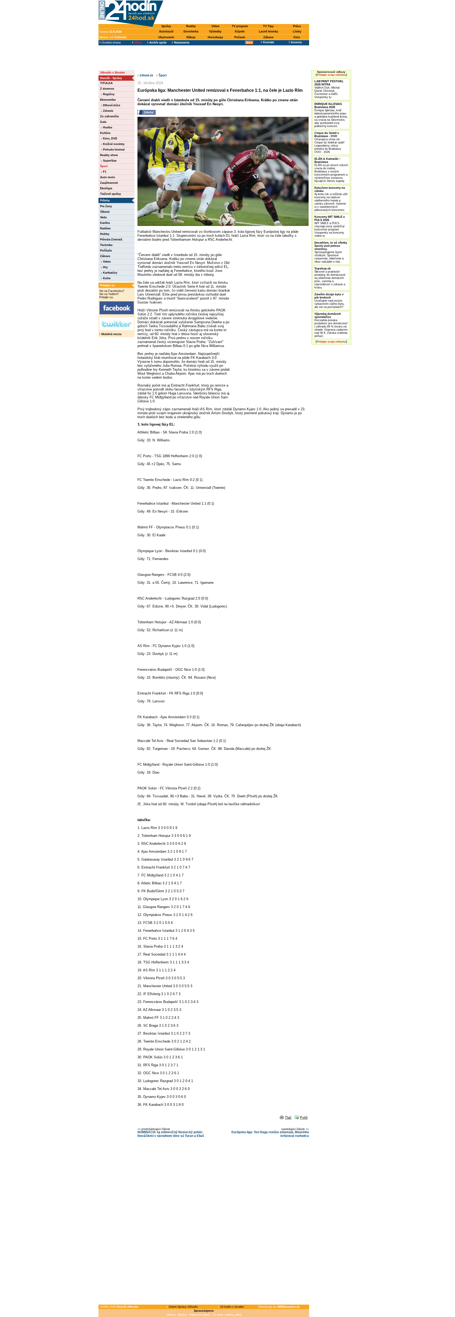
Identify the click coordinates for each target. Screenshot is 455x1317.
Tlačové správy (110, 193)
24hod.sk (146, 75)
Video (215, 26)
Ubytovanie (166, 37)
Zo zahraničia (109, 116)
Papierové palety (199, 1314)
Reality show (109, 155)
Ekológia (106, 188)
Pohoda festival (113, 149)
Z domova (107, 88)
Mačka (171, 1314)
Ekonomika (108, 99)
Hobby (104, 233)
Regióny (108, 94)
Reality (191, 26)
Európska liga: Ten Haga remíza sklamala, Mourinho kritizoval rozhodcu (270, 1134)
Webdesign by (279, 1306)
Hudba (107, 127)
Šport (104, 166)
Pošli (304, 1118)
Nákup (190, 37)
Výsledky (215, 31)
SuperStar (109, 160)
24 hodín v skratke (231, 1306)
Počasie (239, 37)
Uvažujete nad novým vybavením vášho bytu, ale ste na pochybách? (329, 300)
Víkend (105, 211)
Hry (105, 267)
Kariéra (105, 222)
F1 (104, 171)
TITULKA (106, 83)
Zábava (268, 37)
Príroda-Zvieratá (111, 239)
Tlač (288, 1118)
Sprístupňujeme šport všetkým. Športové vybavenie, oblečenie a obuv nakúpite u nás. (330, 252)
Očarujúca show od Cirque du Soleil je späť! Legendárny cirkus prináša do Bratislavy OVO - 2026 (329, 142)
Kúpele (240, 31)
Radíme (105, 228)
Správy (166, 26)
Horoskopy (215, 37)
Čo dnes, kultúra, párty (227, 1314)
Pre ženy (106, 206)
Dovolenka (191, 31)
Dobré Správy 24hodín (183, 1306)
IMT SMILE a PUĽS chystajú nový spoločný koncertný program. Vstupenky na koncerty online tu (329, 226)
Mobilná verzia (111, 334)
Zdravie (107, 110)
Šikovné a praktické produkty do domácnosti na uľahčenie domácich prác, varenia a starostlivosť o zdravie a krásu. (329, 278)
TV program (240, 26)
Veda (103, 217)
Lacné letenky (268, 31)
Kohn (106, 278)
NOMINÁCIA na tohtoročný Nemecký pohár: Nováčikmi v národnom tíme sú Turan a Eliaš (170, 1134)
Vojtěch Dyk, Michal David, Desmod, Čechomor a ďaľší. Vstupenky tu (329, 89)
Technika (106, 245)
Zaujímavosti (109, 182)
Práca (297, 26)
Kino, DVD (109, 138)
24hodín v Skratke (112, 72)
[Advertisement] (237, 12)
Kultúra (105, 132)
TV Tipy (268, 26)
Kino (297, 37)
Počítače (106, 250)
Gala (103, 121)
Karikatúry (109, 272)
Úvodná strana (111, 42)
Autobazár (166, 31)
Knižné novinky (113, 144)
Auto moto (107, 177)
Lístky (297, 31)
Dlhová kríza (111, 105)
